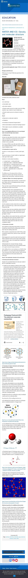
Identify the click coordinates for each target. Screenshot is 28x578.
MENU (5, 1)
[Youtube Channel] (16, 560)
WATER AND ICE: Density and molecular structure (14, 33)
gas (12, 24)
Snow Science (13, 568)
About (7, 568)
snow (20, 24)
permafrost (12, 27)
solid (21, 24)
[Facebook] (10, 560)
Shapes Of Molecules (10, 448)
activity (3, 24)
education (9, 24)
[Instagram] (13, 560)
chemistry (6, 24)
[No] (26, 573)
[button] (2, 1)
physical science (16, 24)
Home (3, 568)
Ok (14, 576)
